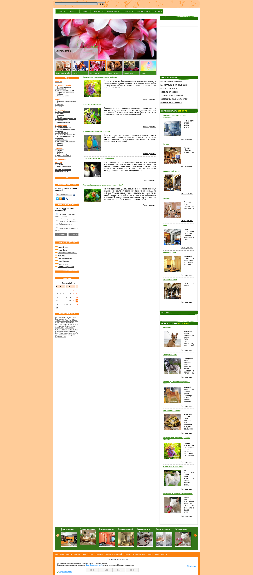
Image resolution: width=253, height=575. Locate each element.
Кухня (70, 324)
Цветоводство (94, 73)
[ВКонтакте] (74, 195)
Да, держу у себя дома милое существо (65, 215)
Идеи (57, 322)
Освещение (59, 326)
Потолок (71, 328)
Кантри (166, 144)
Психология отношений (113, 554)
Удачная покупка (138, 554)
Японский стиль (169, 252)
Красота (77, 554)
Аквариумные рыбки (63, 317)
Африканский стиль (171, 171)
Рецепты (127, 554)
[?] (65, 210)
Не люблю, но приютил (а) (67, 221)
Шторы (69, 333)
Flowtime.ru (191, 566)
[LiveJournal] (66, 198)
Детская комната (61, 321)
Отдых (90, 554)
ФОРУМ (164, 554)
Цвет (57, 333)
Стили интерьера (61, 331)
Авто (56, 554)
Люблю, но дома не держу (67, 219)
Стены (75, 329)
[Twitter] (57, 198)
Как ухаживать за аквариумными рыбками (100, 77)
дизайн (75, 333)
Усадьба (150, 554)
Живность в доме (112, 73)
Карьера (69, 554)
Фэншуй (143, 73)
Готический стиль (170, 279)
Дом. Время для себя (94, 565)
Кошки (65, 324)
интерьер (71, 335)
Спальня (69, 329)
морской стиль (60, 336)
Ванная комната (61, 319)
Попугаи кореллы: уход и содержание (98, 158)
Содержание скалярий (92, 104)
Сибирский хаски (170, 354)
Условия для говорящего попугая (96, 131)
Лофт (165, 225)
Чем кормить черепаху (172, 410)
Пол (66, 328)
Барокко (166, 198)
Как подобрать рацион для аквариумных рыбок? (103, 185)
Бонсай (73, 317)
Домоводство (73, 321)
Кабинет (63, 322)
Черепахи (63, 333)
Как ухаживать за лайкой (173, 466)
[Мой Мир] (63, 198)
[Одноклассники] (60, 198)
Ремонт (75, 73)
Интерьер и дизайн (62, 73)
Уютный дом (128, 73)
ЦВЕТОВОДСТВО (63, 51)
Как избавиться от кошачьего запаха (178, 494)
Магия (84, 554)
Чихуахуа (167, 327)
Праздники (99, 554)
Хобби (157, 554)
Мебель (75, 324)
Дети (62, 554)
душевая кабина (61, 335)
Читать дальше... (149, 99)
